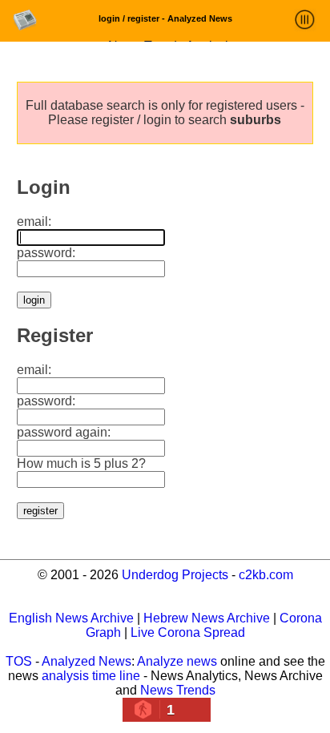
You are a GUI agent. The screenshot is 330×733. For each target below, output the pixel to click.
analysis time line (91, 676)
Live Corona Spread (188, 632)
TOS (19, 661)
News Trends (177, 690)
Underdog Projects (175, 575)
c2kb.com (266, 575)
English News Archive (71, 618)
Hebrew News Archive (206, 618)
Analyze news (177, 661)
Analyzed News (86, 661)
